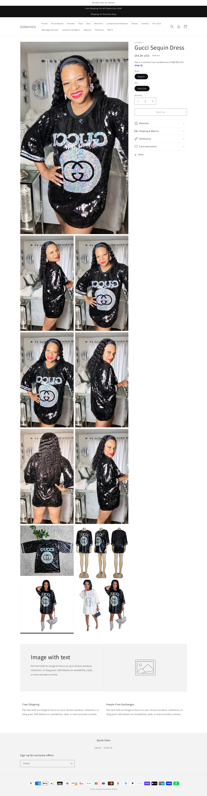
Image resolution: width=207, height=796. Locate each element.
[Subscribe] (71, 763)
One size (142, 88)
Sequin (141, 76)
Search (98, 747)
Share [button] (141, 154)
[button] (172, 26)
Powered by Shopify (110, 789)
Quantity (138, 95)
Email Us (108, 747)
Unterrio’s (99, 789)
